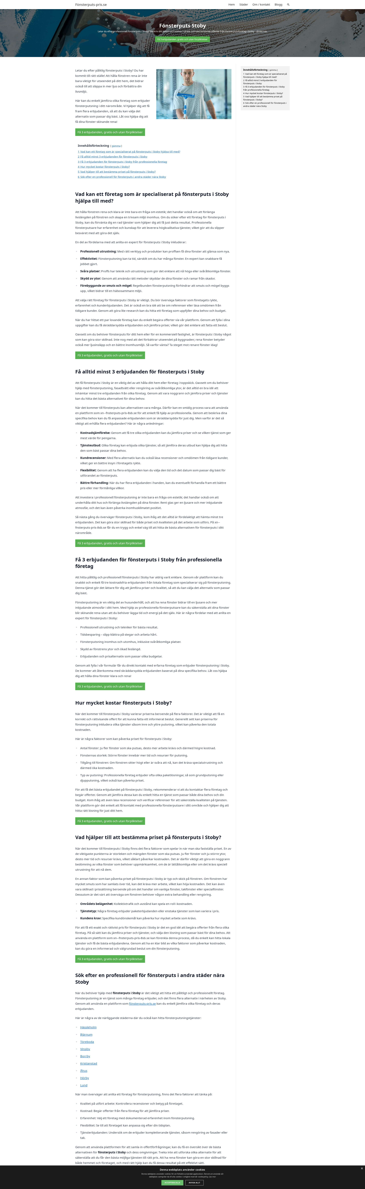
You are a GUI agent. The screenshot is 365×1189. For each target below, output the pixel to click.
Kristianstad (88, 1063)
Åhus (83, 1071)
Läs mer (212, 1176)
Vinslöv (85, 1049)
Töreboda (87, 1042)
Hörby (84, 1078)
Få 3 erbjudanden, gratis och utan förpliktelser (182, 39)
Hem (231, 4)
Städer (243, 4)
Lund (83, 1085)
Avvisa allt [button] (194, 1182)
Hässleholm (88, 1027)
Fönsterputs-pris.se (91, 4)
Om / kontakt (261, 4)
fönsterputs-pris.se (142, 1003)
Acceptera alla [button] (172, 1182)
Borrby (85, 1056)
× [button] (362, 1168)
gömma (116, 145)
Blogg (278, 4)
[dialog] (182, 1177)
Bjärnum (86, 1034)
